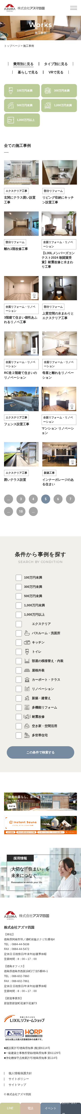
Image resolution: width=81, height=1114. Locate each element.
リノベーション (43, 689)
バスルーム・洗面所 (46, 633)
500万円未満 (33, 596)
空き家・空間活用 (44, 726)
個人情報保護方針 (20, 1073)
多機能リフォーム (44, 707)
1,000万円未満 (34, 605)
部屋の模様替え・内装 (47, 661)
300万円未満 (33, 587)
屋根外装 (38, 670)
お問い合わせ (69, 1108)
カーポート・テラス (46, 679)
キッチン (38, 642)
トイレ (36, 651)
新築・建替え (41, 698)
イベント (50, 1108)
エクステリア (41, 624)
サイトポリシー (19, 1079)
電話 (30, 1108)
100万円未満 (33, 577)
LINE (10, 1108)
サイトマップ (17, 1084)
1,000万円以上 (34, 614)
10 (21, 511)
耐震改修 (38, 716)
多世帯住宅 (40, 735)
